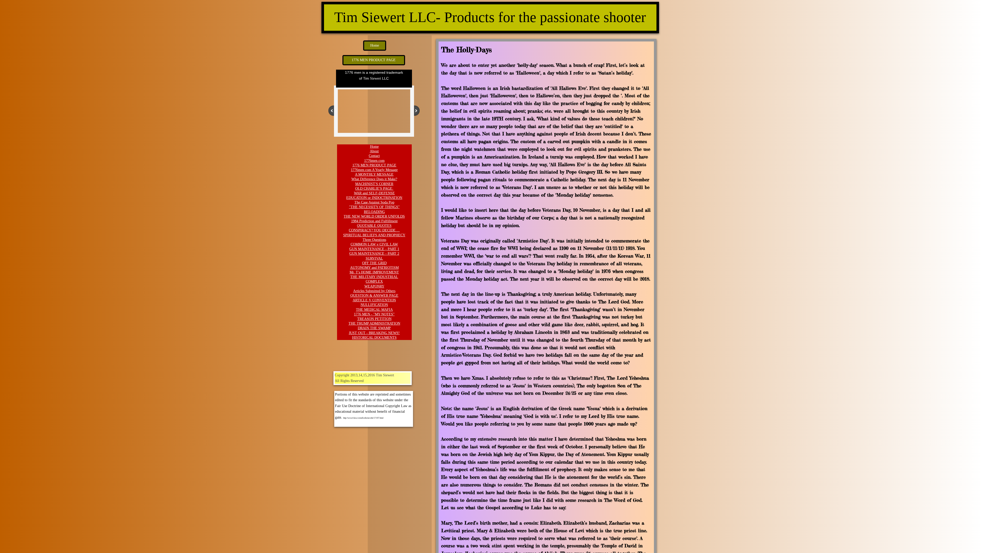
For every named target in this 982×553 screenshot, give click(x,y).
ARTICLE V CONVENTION (374, 300)
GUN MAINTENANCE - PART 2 (374, 254)
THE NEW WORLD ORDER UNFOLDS (374, 216)
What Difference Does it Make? (374, 179)
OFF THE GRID (374, 263)
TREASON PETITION (374, 319)
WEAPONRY (374, 286)
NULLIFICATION (374, 305)
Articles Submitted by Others (374, 291)
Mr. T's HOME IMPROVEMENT (374, 272)
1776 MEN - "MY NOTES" (374, 314)
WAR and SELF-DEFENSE (374, 193)
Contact (374, 156)
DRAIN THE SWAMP (374, 328)
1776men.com (374, 161)
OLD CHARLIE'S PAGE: (374, 188)
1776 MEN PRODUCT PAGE (374, 165)
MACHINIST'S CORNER (374, 184)
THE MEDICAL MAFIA (374, 310)
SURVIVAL (374, 258)
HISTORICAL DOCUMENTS (374, 337)
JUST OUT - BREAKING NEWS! (374, 333)
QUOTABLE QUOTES (374, 226)
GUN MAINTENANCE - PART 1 (374, 249)
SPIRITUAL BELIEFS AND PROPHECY (374, 235)
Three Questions (374, 240)
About (374, 151)
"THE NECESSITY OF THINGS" (374, 207)
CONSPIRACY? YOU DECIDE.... (374, 230)
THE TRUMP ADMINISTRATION (374, 323)
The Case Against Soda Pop (374, 202)
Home (374, 146)
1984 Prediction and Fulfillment (374, 221)
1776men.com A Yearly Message (374, 170)
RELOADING (374, 212)
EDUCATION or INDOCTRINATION (374, 198)
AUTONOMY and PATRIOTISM (374, 268)
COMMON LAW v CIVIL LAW (374, 244)
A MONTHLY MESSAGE (374, 174)
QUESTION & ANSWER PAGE (374, 295)
